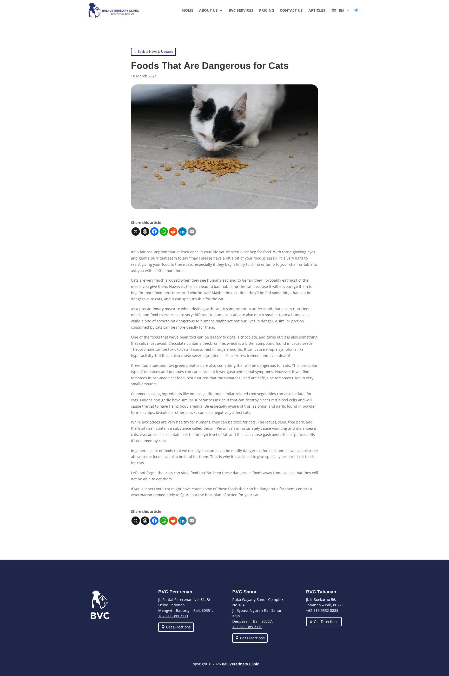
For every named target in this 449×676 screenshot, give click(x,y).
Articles (316, 11)
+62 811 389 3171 (173, 615)
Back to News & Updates (155, 51)
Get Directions (178, 627)
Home (187, 11)
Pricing (266, 11)
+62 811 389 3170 (247, 626)
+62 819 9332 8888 (322, 610)
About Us (208, 11)
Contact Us (291, 11)
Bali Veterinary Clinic (240, 663)
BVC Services (241, 11)
